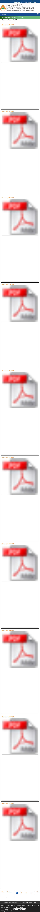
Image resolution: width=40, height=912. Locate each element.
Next (38, 892)
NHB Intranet (18, 2)
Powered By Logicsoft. (33, 905)
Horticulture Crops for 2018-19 (9, 20)
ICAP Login (28, 2)
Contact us (7, 902)
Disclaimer (14, 902)
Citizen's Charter (31, 902)
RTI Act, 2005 (22, 902)
